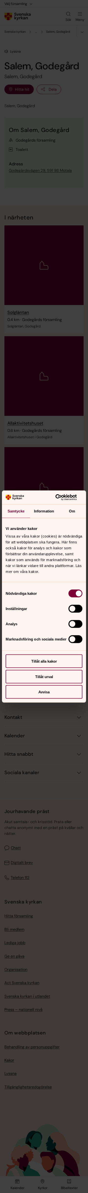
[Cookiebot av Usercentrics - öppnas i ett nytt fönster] (62, 497)
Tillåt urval (44, 676)
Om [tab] (72, 511)
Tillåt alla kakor (44, 661)
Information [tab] (44, 511)
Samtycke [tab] (16, 511)
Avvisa (44, 692)
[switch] (75, 609)
